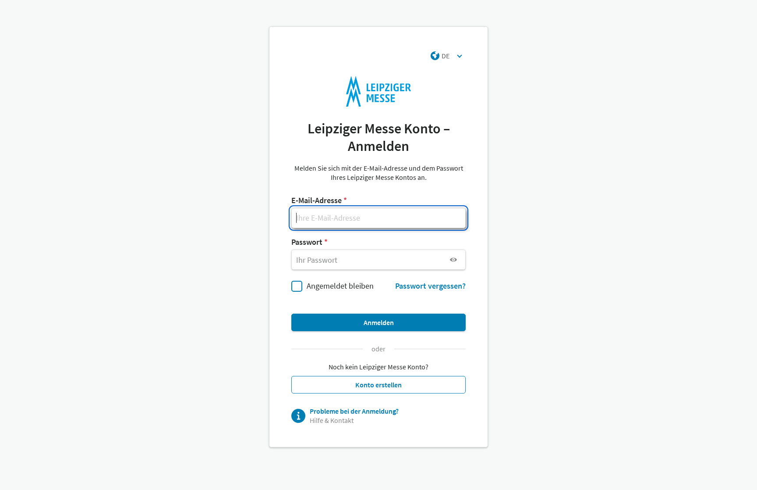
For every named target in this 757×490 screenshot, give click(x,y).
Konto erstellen (378, 384)
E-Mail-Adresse (316, 200)
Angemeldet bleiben (340, 286)
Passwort (306, 242)
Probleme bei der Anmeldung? (354, 411)
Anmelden (379, 322)
